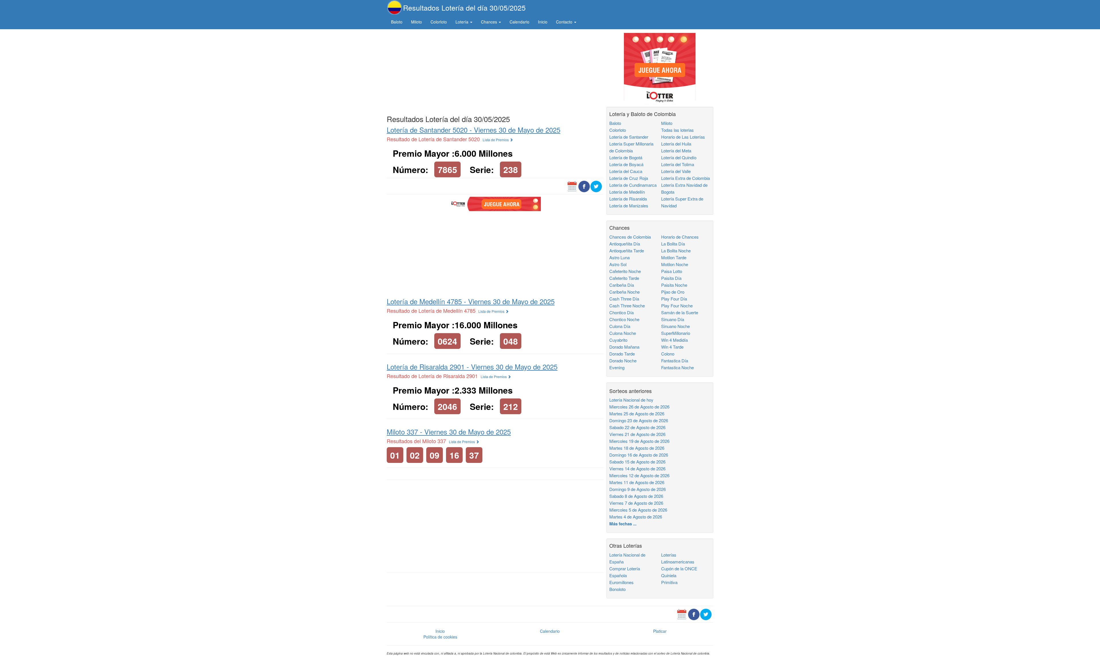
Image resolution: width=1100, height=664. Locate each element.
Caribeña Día (621, 285)
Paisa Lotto (671, 271)
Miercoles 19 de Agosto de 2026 (639, 441)
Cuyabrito (618, 340)
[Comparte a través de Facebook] (584, 186)
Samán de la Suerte (679, 312)
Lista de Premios (496, 139)
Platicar (660, 631)
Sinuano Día (672, 319)
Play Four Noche (677, 305)
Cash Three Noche (627, 305)
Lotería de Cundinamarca (633, 185)
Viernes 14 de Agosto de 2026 (637, 468)
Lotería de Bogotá (625, 157)
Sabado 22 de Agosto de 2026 (637, 427)
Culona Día (619, 326)
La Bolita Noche (676, 250)
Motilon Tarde (673, 257)
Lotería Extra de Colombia (685, 178)
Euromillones (621, 582)
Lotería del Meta (676, 151)
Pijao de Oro (672, 292)
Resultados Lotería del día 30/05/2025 (464, 7)
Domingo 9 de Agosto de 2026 (637, 489)
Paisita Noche (674, 285)
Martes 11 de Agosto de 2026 (636, 482)
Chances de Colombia (630, 237)
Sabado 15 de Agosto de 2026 (637, 462)
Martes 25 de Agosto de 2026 (636, 413)
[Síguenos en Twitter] (596, 186)
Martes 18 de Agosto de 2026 (636, 448)
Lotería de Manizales (628, 206)
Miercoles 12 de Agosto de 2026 (639, 475)
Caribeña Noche (624, 292)
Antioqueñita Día (624, 244)
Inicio (542, 22)
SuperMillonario (675, 333)
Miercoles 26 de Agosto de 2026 (639, 407)
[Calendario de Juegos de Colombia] (572, 186)
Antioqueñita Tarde (626, 250)
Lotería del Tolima (677, 164)
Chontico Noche (624, 319)
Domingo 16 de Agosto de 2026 (638, 455)
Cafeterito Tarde (624, 278)
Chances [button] (489, 22)
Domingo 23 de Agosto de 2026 (638, 420)
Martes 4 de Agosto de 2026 (635, 517)
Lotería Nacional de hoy (631, 400)
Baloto (396, 22)
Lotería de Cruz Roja (628, 178)
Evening (616, 367)
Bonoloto (617, 589)
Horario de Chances (680, 237)
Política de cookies (440, 637)
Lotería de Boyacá (626, 164)
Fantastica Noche (677, 367)
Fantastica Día (674, 360)
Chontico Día (621, 312)
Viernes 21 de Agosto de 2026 (637, 434)
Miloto (416, 22)
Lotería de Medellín (627, 192)
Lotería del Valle (676, 171)
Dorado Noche (623, 360)
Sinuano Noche (675, 326)
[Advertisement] (495, 71)
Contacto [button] (564, 22)
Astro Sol (617, 264)
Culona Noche (622, 333)
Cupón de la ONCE (679, 568)
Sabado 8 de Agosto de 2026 (636, 496)
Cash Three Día (624, 299)
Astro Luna (619, 257)
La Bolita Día (673, 244)
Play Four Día (674, 299)
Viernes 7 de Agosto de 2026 (636, 503)
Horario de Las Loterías (683, 137)
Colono (667, 354)
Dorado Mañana (624, 347)
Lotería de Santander (628, 137)
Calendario (519, 22)
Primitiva (669, 582)
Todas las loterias (677, 130)
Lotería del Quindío (678, 157)
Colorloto (439, 22)
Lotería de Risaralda (628, 199)
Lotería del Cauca (625, 171)
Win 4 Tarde (672, 347)
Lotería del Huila (676, 144)
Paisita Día (671, 278)
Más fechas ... (623, 523)
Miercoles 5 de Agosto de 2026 (638, 510)
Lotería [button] (462, 22)
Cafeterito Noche (625, 271)
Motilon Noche (674, 264)
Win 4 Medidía (674, 340)
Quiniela (668, 575)
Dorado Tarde (622, 354)
